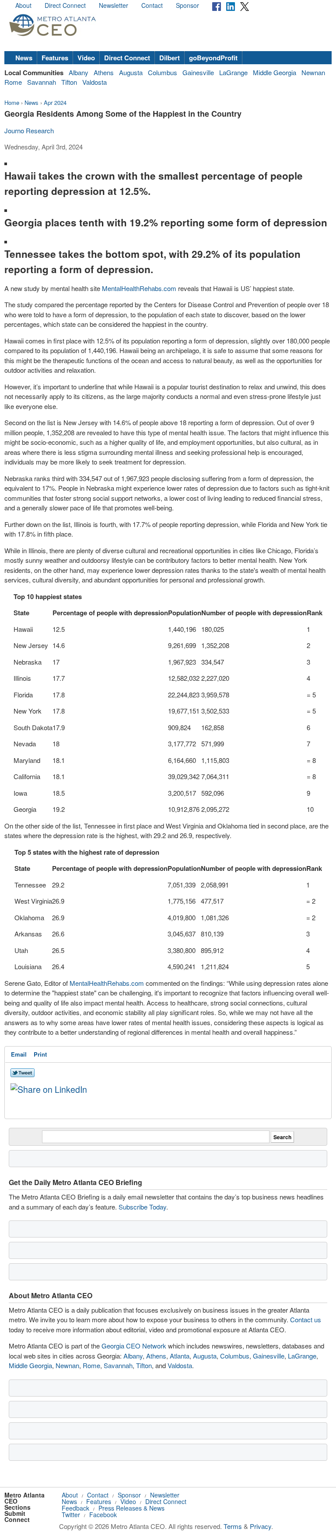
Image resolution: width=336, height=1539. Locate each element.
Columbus (162, 72)
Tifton (69, 82)
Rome (13, 82)
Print (40, 1054)
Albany (78, 72)
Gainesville (198, 72)
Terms (233, 1526)
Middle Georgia (274, 72)
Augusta (131, 72)
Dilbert (169, 57)
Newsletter (113, 5)
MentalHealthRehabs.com (139, 288)
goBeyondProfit (213, 57)
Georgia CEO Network (134, 1345)
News (23, 57)
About (23, 5)
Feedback (75, 1508)
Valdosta (94, 82)
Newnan (313, 72)
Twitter (71, 1514)
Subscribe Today (142, 1206)
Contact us (305, 1319)
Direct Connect (65, 5)
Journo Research (29, 130)
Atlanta (179, 1355)
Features (55, 57)
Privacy (260, 1526)
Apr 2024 (55, 102)
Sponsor (187, 5)
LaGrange (233, 72)
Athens (104, 72)
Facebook (103, 1514)
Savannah (41, 82)
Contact (152, 5)
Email (19, 1054)
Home (11, 102)
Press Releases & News (131, 1508)
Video (86, 57)
